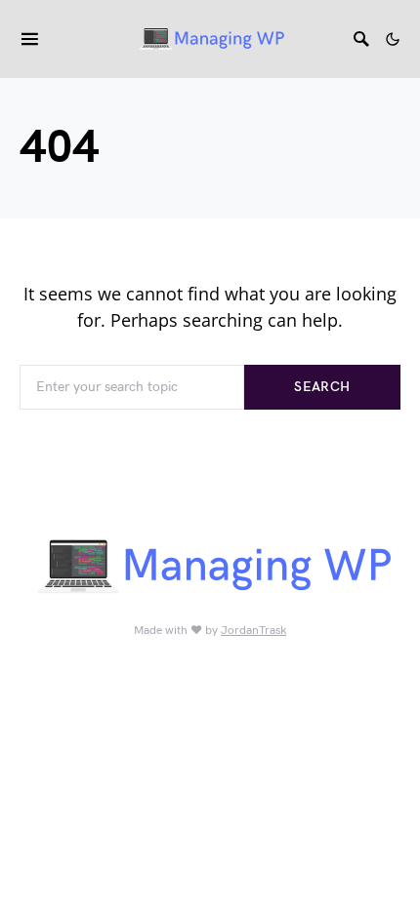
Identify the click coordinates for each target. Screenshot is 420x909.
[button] (392, 39)
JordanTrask (253, 630)
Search (322, 386)
